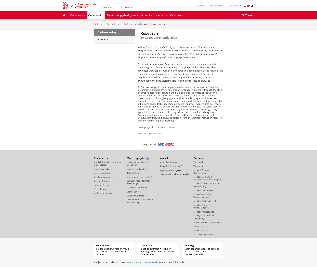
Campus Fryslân (200, 226)
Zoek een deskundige (137, 169)
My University (216, 5)
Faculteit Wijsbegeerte (203, 211)
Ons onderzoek (114, 24)
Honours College (101, 185)
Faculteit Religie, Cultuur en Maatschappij (206, 185)
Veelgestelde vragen (103, 193)
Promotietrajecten (102, 189)
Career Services (134, 191)
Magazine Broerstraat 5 (171, 166)
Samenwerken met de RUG (139, 177)
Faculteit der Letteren (203, 190)
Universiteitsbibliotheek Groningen (138, 163)
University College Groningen (207, 222)
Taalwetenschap (157, 24)
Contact (201, 5)
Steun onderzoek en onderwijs (174, 174)
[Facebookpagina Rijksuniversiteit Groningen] (159, 144)
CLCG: (188, 53)
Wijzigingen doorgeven (171, 170)
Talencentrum (133, 173)
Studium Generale (135, 195)
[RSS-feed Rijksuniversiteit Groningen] (166, 144)
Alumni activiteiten (169, 162)
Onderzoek (99, 24)
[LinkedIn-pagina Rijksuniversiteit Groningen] (162, 144)
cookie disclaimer (152, 262)
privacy (135, 262)
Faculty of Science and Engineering (203, 217)
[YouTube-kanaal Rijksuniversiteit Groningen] (172, 144)
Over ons (198, 158)
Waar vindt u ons (201, 162)
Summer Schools (102, 181)
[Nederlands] (245, 6)
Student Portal (234, 5)
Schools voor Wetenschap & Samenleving (140, 201)
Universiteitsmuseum (137, 187)
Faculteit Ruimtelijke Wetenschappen (202, 206)
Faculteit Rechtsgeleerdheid (206, 201)
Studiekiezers (101, 158)
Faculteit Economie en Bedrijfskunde (203, 171)
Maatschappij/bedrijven (139, 158)
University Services (202, 230)
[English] (248, 6)
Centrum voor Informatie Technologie (138, 182)
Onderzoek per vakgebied (136, 24)
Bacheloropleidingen (103, 169)
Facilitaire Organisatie (203, 234)
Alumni (164, 158)
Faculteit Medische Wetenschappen (202, 195)
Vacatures (198, 166)
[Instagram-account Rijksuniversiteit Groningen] (169, 144)
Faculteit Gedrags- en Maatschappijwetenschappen (207, 178)
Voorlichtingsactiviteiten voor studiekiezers (107, 163)
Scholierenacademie (103, 177)
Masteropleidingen (102, 173)
